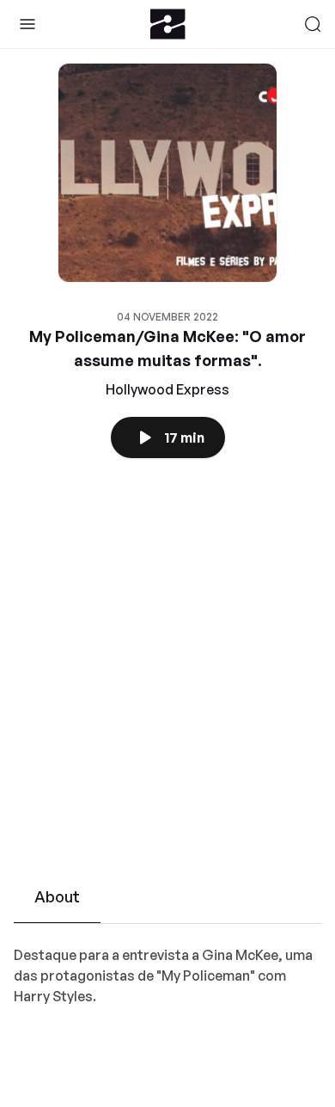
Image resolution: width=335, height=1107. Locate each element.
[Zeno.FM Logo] (168, 24)
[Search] (312, 24)
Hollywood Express (167, 389)
